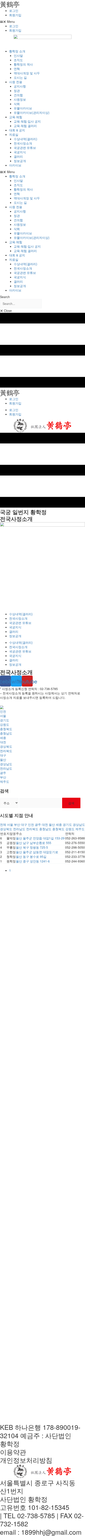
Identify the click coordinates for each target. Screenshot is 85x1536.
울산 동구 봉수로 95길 (31, 856)
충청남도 (6, 733)
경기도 (4, 720)
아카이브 (15, 165)
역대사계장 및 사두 (27, 73)
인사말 (18, 55)
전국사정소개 (23, 143)
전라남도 (6, 768)
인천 (3, 711)
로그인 (13, 10)
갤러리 (18, 156)
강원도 (4, 724)
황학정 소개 (17, 51)
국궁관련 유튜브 (25, 147)
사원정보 (20, 99)
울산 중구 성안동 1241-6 (33, 861)
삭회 (17, 104)
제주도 (4, 781)
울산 (3, 759)
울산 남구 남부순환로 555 (33, 842)
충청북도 (6, 729)
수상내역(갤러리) (25, 139)
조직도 (18, 60)
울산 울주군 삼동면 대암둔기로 (37, 852)
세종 (3, 737)
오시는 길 (20, 77)
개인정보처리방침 (26, 1460)
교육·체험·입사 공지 (27, 121)
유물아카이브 (23, 108)
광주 (3, 773)
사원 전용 (15, 82)
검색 (71, 803)
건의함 (18, 95)
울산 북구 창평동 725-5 (32, 847)
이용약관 (13, 1452)
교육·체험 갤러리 (25, 125)
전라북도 (6, 751)
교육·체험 (15, 117)
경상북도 (6, 746)
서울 (3, 715)
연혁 (17, 68)
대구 (3, 755)
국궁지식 (20, 152)
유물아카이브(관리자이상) (31, 112)
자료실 (13, 134)
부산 (3, 777)
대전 (3, 742)
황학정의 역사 (23, 64)
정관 (17, 90)
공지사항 (20, 86)
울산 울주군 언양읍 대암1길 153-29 (40, 838)
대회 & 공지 (17, 130)
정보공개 (20, 161)
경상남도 (6, 764)
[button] (42, 21)
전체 (3, 824)
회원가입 (15, 15)
